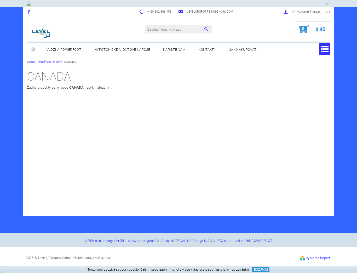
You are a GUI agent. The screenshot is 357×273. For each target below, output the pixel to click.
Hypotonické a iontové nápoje (122, 50)
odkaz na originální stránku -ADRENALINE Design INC (169, 241)
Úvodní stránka (33, 49)
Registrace (321, 12)
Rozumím (261, 269)
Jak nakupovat (242, 50)
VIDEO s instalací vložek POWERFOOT (242, 241)
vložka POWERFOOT (64, 50)
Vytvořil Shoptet (318, 258)
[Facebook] (29, 12)
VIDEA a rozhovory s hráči (104, 241)
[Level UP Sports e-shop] (41, 32)
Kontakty (207, 50)
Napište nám (174, 50)
